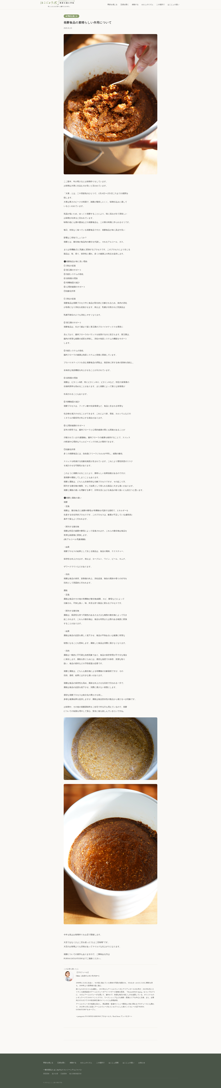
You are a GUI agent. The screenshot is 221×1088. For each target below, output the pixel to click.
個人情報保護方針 (75, 1074)
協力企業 (55, 1074)
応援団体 (64, 1074)
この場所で (160, 5)
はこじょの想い (173, 5)
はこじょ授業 (114, 1063)
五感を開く (124, 5)
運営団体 (46, 1074)
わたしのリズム (147, 5)
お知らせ (141, 1063)
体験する (135, 5)
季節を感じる (112, 5)
